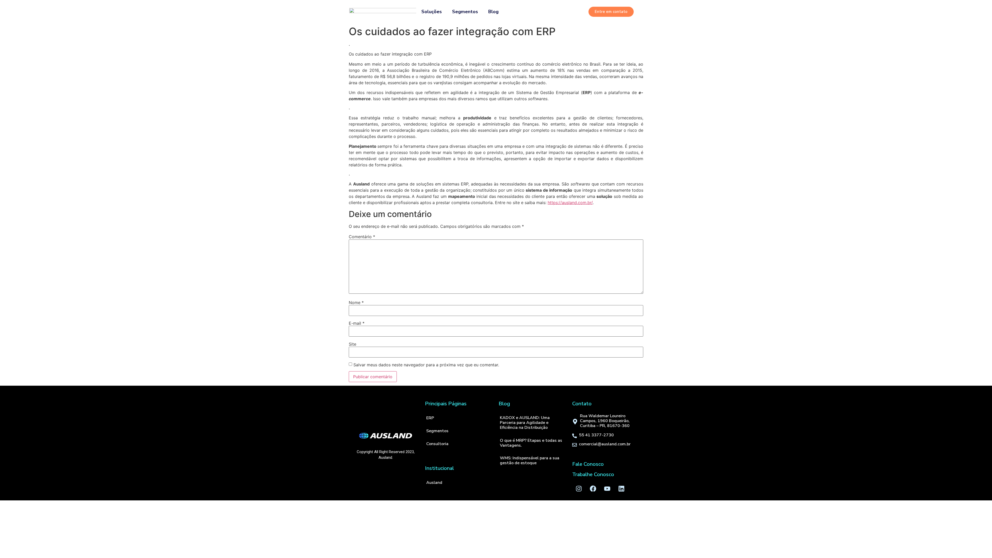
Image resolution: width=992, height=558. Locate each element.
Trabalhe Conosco (593, 474)
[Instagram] (578, 488)
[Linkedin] (621, 488)
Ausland (434, 482)
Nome (356, 302)
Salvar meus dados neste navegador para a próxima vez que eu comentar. (426, 365)
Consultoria (437, 444)
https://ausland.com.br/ (570, 202)
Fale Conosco (588, 464)
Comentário (362, 237)
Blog (493, 12)
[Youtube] (607, 488)
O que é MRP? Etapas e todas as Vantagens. (531, 443)
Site (352, 344)
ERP (430, 418)
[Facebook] (592, 488)
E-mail (357, 323)
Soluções (431, 12)
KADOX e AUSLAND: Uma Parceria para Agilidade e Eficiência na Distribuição (525, 422)
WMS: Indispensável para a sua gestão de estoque (529, 460)
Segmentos (465, 12)
